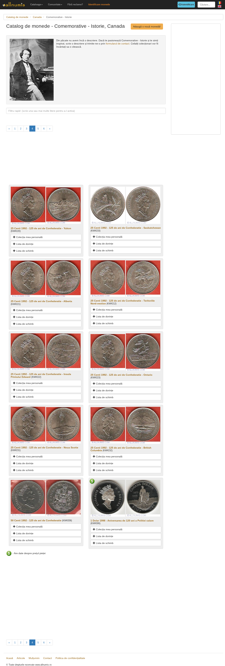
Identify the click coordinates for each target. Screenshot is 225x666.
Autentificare (187, 4)
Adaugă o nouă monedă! (147, 26)
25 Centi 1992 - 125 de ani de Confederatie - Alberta (41, 301)
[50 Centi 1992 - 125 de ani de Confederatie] (28, 498)
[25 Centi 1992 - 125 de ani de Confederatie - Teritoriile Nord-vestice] (108, 278)
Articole (21, 658)
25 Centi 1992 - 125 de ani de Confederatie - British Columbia (121, 449)
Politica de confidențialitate (70, 658)
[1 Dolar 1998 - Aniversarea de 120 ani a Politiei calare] (108, 498)
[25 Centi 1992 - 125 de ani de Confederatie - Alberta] (28, 278)
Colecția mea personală (29, 237)
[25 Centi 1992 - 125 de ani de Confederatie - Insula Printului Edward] (28, 351)
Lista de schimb (24, 250)
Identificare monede (99, 4)
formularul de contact (117, 43)
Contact (47, 658)
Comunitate (54, 4)
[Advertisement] (86, 160)
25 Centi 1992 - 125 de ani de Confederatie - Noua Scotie (44, 447)
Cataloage (35, 4)
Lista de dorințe (24, 244)
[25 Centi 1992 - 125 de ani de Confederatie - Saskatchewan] (108, 205)
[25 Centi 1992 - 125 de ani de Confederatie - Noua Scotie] (28, 425)
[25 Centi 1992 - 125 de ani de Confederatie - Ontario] (108, 352)
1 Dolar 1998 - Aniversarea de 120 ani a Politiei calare (122, 520)
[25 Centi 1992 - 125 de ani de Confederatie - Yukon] (28, 205)
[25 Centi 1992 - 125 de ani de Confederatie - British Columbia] (108, 425)
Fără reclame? (75, 4)
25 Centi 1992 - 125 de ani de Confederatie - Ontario (121, 374)
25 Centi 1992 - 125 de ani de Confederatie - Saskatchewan (126, 227)
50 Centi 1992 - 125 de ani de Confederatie (36, 520)
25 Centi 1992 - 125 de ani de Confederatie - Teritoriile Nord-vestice (123, 302)
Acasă (9, 658)
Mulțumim (34, 658)
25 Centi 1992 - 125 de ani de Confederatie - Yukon (41, 228)
